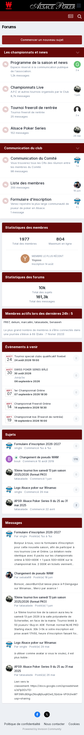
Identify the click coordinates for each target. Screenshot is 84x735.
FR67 (7, 322)
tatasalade (41, 322)
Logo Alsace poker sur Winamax (35, 487)
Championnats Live (27, 87)
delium (15, 322)
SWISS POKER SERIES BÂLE (31, 369)
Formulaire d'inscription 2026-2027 (37, 444)
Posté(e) (40, 536)
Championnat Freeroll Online (32, 403)
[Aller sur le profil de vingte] (77, 160)
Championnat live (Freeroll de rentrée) (38, 416)
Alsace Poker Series (28, 128)
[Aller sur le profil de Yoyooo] (25, 258)
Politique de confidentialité (22, 724)
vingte (18, 448)
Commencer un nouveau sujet (42, 39)
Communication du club (23, 148)
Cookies (74, 724)
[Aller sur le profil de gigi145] (77, 64)
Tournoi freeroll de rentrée (34, 108)
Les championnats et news (26, 52)
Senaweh (56, 322)
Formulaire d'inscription (31, 199)
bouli (17, 461)
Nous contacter (54, 724)
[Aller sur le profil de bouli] (9, 459)
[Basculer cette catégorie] (78, 53)
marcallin (27, 322)
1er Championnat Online (29, 390)
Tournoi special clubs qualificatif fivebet (40, 356)
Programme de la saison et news (39, 62)
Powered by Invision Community (42, 729)
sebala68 (25, 577)
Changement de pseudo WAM (39, 457)
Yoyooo (36, 260)
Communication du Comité (34, 158)
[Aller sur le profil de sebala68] (77, 185)
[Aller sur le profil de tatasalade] (77, 89)
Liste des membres (27, 183)
